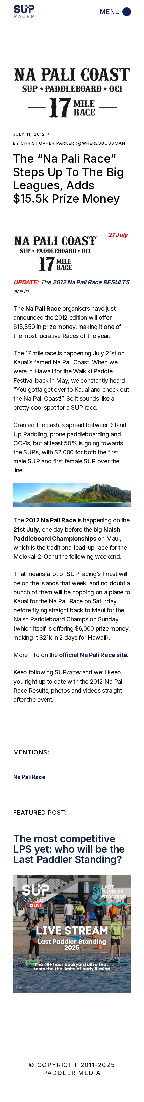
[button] (72, 93)
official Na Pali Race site (93, 654)
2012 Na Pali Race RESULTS (90, 282)
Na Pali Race (29, 776)
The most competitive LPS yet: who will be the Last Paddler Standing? (68, 849)
